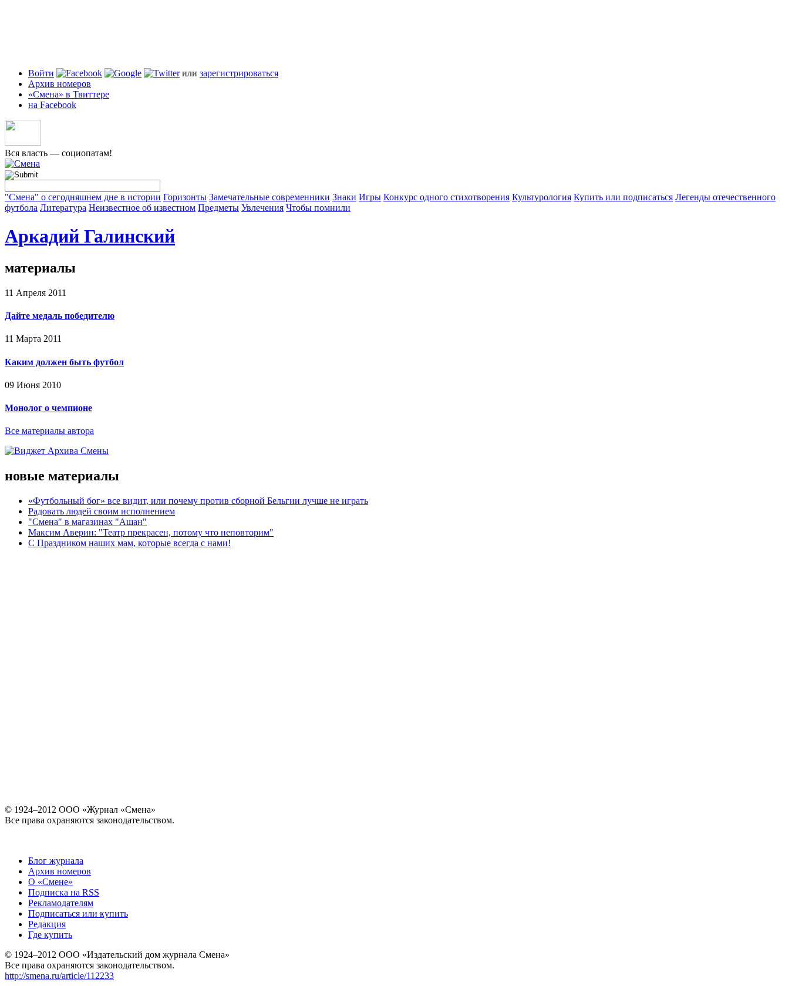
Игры (370, 197)
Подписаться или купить (78, 913)
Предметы (218, 208)
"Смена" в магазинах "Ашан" (87, 522)
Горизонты (185, 197)
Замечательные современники (269, 197)
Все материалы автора (49, 431)
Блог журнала (55, 861)
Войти (41, 73)
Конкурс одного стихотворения (446, 197)
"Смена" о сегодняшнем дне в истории (83, 197)
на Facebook (52, 105)
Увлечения (262, 208)
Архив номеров (59, 84)
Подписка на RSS (63, 892)
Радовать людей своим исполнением (101, 511)
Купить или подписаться (623, 197)
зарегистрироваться (239, 73)
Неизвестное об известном (142, 208)
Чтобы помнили (318, 208)
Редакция (47, 924)
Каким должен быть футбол (64, 362)
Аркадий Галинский (90, 236)
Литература (63, 208)
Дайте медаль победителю (59, 316)
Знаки (344, 197)
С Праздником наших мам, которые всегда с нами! (129, 543)
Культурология (541, 197)
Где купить (50, 935)
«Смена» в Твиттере (68, 94)
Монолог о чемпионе (48, 408)
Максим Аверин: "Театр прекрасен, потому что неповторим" (151, 532)
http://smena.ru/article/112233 (59, 976)
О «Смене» (50, 882)
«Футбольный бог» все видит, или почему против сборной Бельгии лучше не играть (198, 501)
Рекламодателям (60, 903)
